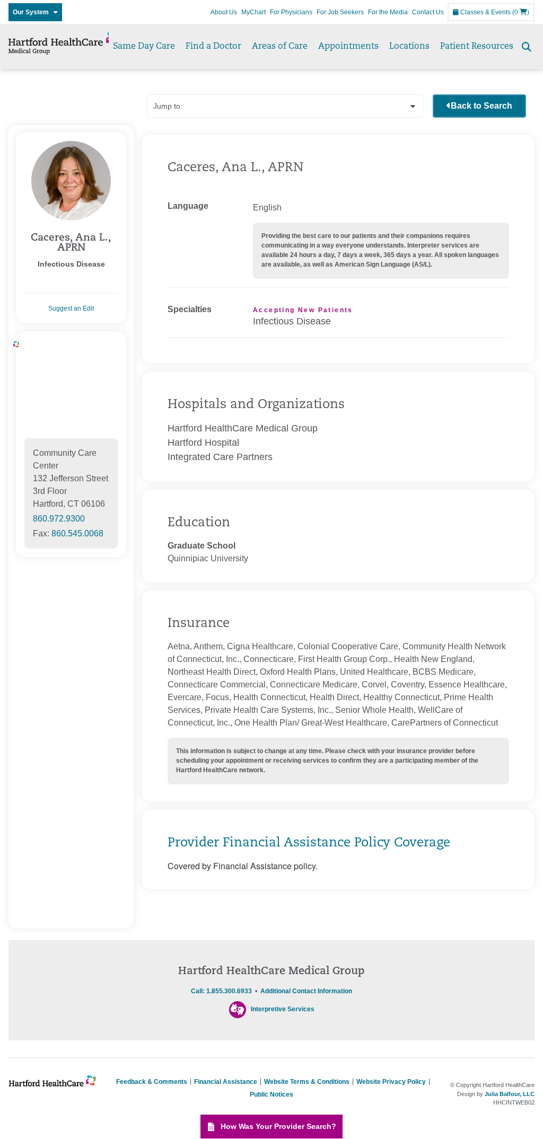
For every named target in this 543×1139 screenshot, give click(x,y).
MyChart (253, 12)
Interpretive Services (282, 1009)
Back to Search (481, 105)
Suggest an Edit (71, 308)
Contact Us (428, 12)
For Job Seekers (340, 12)
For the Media (388, 12)
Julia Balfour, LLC (510, 1094)
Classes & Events (485, 12)
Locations (409, 46)
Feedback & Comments (151, 1081)
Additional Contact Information (306, 991)
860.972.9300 (59, 518)
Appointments (348, 46)
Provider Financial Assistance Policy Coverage (309, 843)
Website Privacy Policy (391, 1081)
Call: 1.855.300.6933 (221, 991)
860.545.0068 (77, 533)
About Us (224, 12)
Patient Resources (476, 46)
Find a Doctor (213, 46)
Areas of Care (280, 46)
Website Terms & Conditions (306, 1081)
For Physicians (291, 12)
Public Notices (271, 1094)
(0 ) (520, 12)
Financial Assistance (225, 1081)
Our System (33, 12)
